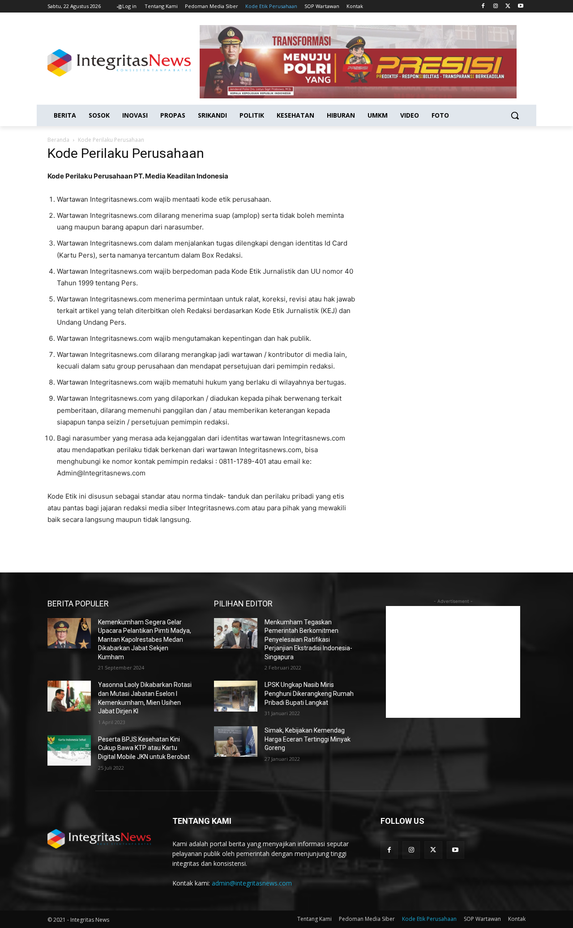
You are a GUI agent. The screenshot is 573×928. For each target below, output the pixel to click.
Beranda (58, 140)
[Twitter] (508, 6)
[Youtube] (520, 6)
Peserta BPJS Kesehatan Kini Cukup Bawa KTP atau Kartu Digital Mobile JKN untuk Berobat (144, 748)
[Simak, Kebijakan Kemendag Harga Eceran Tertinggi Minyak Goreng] (235, 741)
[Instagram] (496, 6)
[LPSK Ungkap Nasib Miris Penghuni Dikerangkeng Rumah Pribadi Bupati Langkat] (235, 696)
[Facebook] (483, 6)
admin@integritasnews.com (252, 883)
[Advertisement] (453, 662)
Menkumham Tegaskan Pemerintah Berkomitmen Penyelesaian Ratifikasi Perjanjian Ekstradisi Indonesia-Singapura (308, 640)
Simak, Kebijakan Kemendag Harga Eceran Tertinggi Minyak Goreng (308, 739)
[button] (515, 115)
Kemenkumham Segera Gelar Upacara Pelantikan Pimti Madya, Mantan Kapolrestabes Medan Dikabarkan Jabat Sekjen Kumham (144, 640)
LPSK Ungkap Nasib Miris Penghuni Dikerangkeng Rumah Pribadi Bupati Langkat (309, 693)
